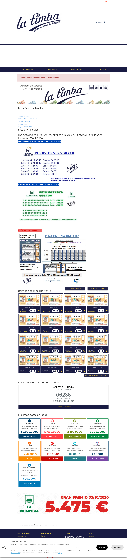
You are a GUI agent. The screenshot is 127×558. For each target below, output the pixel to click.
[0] (105, 22)
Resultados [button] (52, 69)
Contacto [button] (102, 69)
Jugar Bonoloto (75, 436)
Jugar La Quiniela (52, 458)
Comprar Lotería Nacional (29, 484)
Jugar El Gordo (52, 436)
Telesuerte (91, 536)
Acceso (99, 22)
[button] (24, 96)
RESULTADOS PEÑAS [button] (77, 69)
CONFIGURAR (15, 553)
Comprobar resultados (64, 407)
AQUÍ (60, 553)
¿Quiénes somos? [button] (27, 69)
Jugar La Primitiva (97, 436)
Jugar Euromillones (29, 436)
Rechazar (117, 547)
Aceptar (102, 547)
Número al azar (98, 289)
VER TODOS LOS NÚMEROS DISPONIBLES (96, 375)
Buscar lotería (75, 289)
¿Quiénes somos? (21, 536)
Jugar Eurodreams (97, 458)
